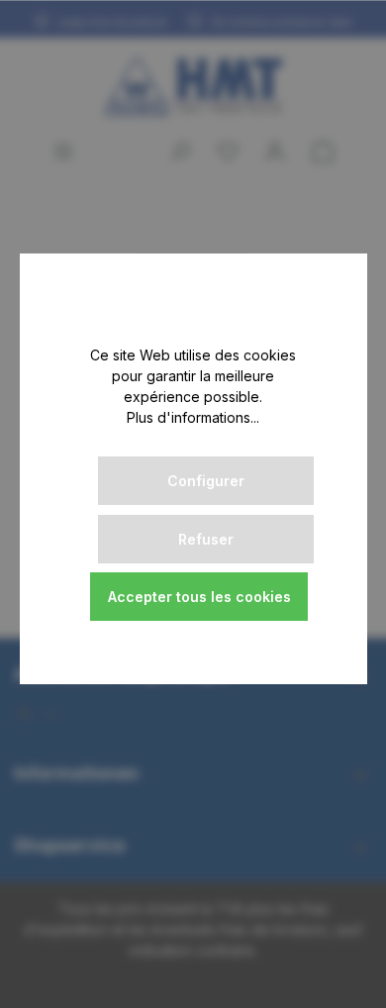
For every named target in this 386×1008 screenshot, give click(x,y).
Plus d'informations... (193, 417)
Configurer (205, 480)
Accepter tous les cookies (199, 596)
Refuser (206, 539)
